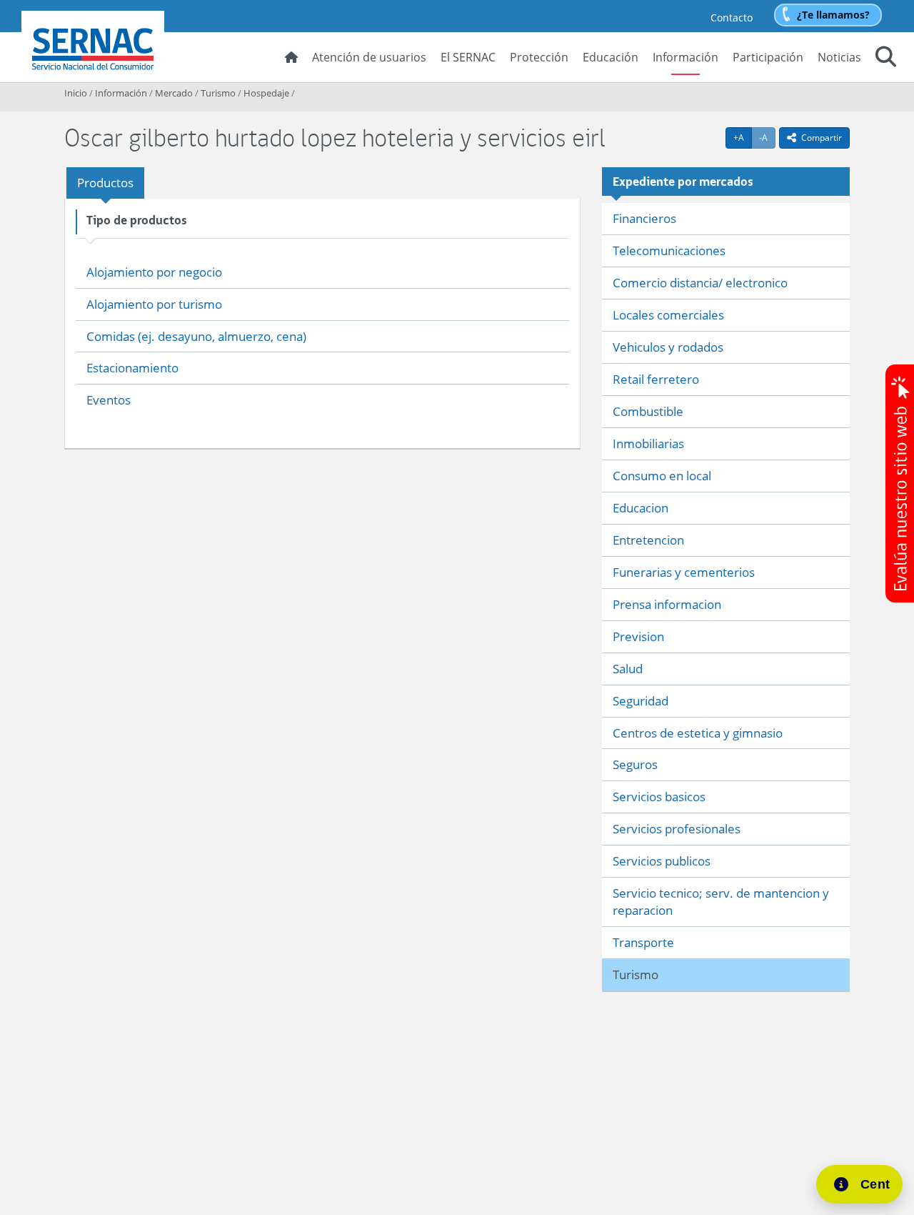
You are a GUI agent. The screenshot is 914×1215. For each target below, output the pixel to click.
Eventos (108, 400)
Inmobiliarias (648, 443)
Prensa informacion (667, 604)
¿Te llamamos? (833, 14)
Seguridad (640, 701)
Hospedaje (266, 92)
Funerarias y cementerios (684, 572)
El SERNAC (468, 57)
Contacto (731, 17)
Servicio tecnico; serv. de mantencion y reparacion (721, 901)
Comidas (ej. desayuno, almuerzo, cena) (196, 336)
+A (742, 137)
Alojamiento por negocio (154, 272)
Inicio (75, 92)
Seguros (635, 764)
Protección (539, 57)
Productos (105, 182)
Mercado (174, 92)
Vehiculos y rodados (668, 347)
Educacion (640, 508)
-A (767, 137)
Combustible (648, 411)
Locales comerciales (668, 315)
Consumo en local (662, 475)
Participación (768, 57)
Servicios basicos (659, 796)
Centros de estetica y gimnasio (698, 733)
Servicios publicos (661, 861)
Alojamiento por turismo (154, 304)
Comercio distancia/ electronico (700, 282)
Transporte (643, 942)
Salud (628, 668)
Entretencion (648, 540)
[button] (885, 58)
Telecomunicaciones (669, 250)
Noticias (839, 57)
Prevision (638, 636)
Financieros (644, 218)
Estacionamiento (132, 367)
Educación (610, 57)
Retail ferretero (656, 379)
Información (685, 57)
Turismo (218, 92)
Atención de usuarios (369, 57)
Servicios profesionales (676, 828)
